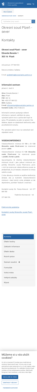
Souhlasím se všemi (10, 377)
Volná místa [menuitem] (9, 273)
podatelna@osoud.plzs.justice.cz (19, 75)
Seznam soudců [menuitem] (10, 262)
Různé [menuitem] (6, 282)
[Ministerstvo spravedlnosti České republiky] (12, 4)
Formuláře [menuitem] (8, 268)
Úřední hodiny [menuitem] (9, 242)
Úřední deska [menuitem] (9, 251)
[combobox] (18, 21)
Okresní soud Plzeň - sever (9, 15)
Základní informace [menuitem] (12, 247)
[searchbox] (18, 21)
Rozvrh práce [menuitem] (9, 256)
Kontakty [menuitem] (7, 237)
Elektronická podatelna (10, 207)
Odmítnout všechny (10, 382)
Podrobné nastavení (10, 388)
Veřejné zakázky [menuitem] (10, 278)
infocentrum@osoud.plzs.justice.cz (20, 105)
